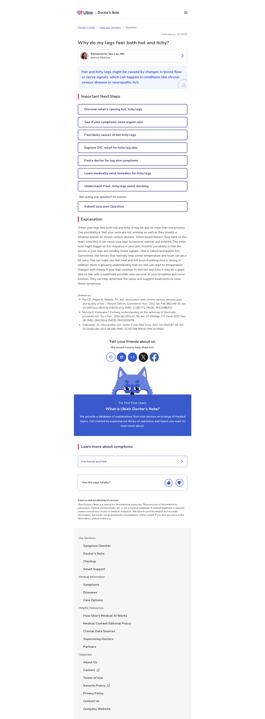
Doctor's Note (86, 27)
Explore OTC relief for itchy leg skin (110, 148)
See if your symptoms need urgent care (113, 122)
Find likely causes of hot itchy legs (110, 135)
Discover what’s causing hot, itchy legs (113, 109)
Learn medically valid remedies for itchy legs (117, 173)
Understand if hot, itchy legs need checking (116, 186)
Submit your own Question (104, 206)
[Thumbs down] (179, 483)
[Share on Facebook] (154, 357)
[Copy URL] (110, 357)
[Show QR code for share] (121, 357)
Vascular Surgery (110, 27)
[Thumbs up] (168, 483)
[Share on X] (143, 357)
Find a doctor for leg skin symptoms (111, 160)
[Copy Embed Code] (132, 357)
